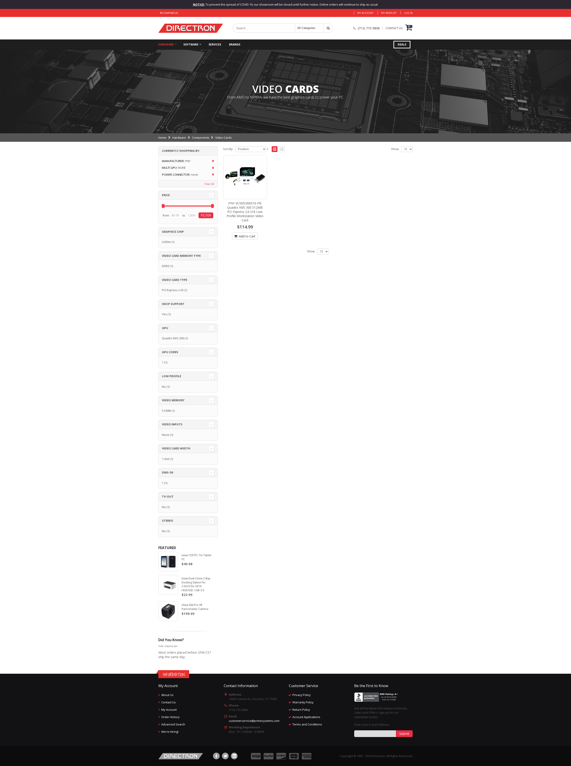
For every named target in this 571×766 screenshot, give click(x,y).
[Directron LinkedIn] (234, 756)
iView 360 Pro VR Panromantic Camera (195, 607)
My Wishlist (389, 12)
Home (162, 138)
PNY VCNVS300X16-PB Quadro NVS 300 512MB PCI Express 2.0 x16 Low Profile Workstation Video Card (245, 211)
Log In (408, 12)
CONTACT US (394, 28)
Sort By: (228, 149)
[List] (282, 149)
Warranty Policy (303, 702)
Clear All (209, 183)
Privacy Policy (301, 695)
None (165, 435)
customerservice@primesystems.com (254, 721)
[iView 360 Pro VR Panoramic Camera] (168, 611)
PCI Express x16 (172, 290)
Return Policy (301, 710)
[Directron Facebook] (216, 756)
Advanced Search (173, 724)
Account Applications (306, 717)
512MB (166, 411)
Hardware (166, 44)
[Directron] (190, 28)
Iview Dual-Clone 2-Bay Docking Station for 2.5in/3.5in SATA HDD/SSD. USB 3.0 (196, 584)
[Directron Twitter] (225, 756)
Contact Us (168, 702)
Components (200, 138)
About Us (167, 695)
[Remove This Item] (211, 161)
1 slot (165, 459)
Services (215, 44)
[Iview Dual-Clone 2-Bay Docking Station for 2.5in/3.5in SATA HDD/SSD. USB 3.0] (168, 585)
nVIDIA (166, 242)
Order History (170, 717)
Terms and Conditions (307, 724)
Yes (164, 314)
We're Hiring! (169, 732)
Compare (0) (170, 12)
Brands (234, 44)
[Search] (328, 28)
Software (190, 44)
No (164, 387)
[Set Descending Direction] (267, 149)
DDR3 (165, 266)
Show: (395, 149)
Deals (402, 44)
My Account (365, 12)
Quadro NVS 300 (173, 338)
